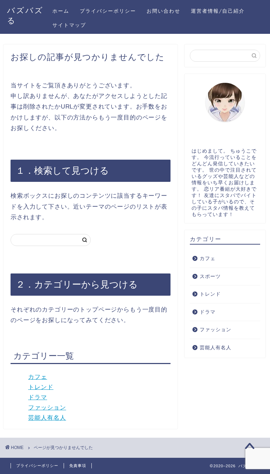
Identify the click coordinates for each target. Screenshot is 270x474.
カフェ (37, 377)
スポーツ (210, 276)
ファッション (47, 407)
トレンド (40, 387)
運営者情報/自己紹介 (218, 11)
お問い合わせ (163, 11)
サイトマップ (69, 25)
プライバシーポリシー (108, 11)
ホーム (60, 11)
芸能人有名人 (47, 417)
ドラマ (37, 397)
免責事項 (77, 465)
